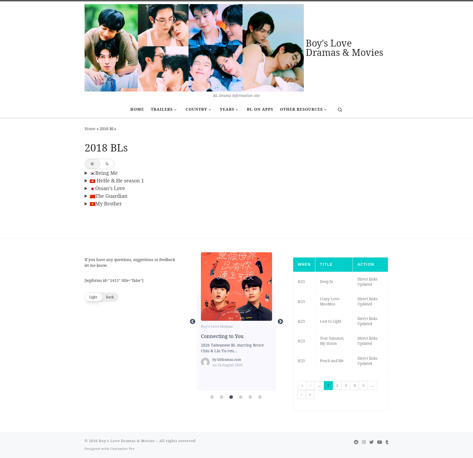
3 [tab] (231, 397)
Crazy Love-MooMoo (330, 301)
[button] (100, 163)
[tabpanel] (236, 322)
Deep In (326, 281)
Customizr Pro (122, 448)
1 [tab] (212, 397)
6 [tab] (260, 397)
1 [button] (328, 385)
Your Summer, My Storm (332, 341)
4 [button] (355, 385)
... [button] (319, 385)
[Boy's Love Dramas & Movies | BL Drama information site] (194, 47)
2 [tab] (221, 397)
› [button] (301, 394)
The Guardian (111, 196)
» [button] (310, 394)
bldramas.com (229, 359)
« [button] (302, 385)
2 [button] (337, 385)
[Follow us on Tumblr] (387, 442)
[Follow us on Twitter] (371, 442)
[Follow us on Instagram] (364, 442)
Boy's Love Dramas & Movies (127, 440)
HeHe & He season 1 (119, 180)
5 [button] (363, 385)
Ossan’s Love (110, 188)
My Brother (108, 203)
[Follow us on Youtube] (379, 442)
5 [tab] (250, 397)
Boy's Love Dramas (217, 326)
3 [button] (346, 385)
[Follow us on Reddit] (356, 442)
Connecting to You (236, 286)
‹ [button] (310, 385)
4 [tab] (240, 397)
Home (90, 128)
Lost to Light (330, 321)
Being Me (106, 173)
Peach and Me (332, 360)
